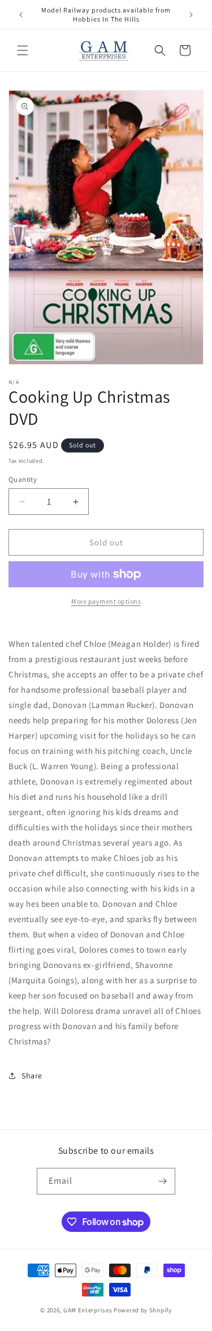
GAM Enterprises (88, 1310)
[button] (22, 50)
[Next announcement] (191, 14)
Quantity (22, 479)
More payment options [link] (106, 601)
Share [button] (31, 1075)
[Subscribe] (162, 1181)
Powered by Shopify (143, 1310)
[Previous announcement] (20, 14)
